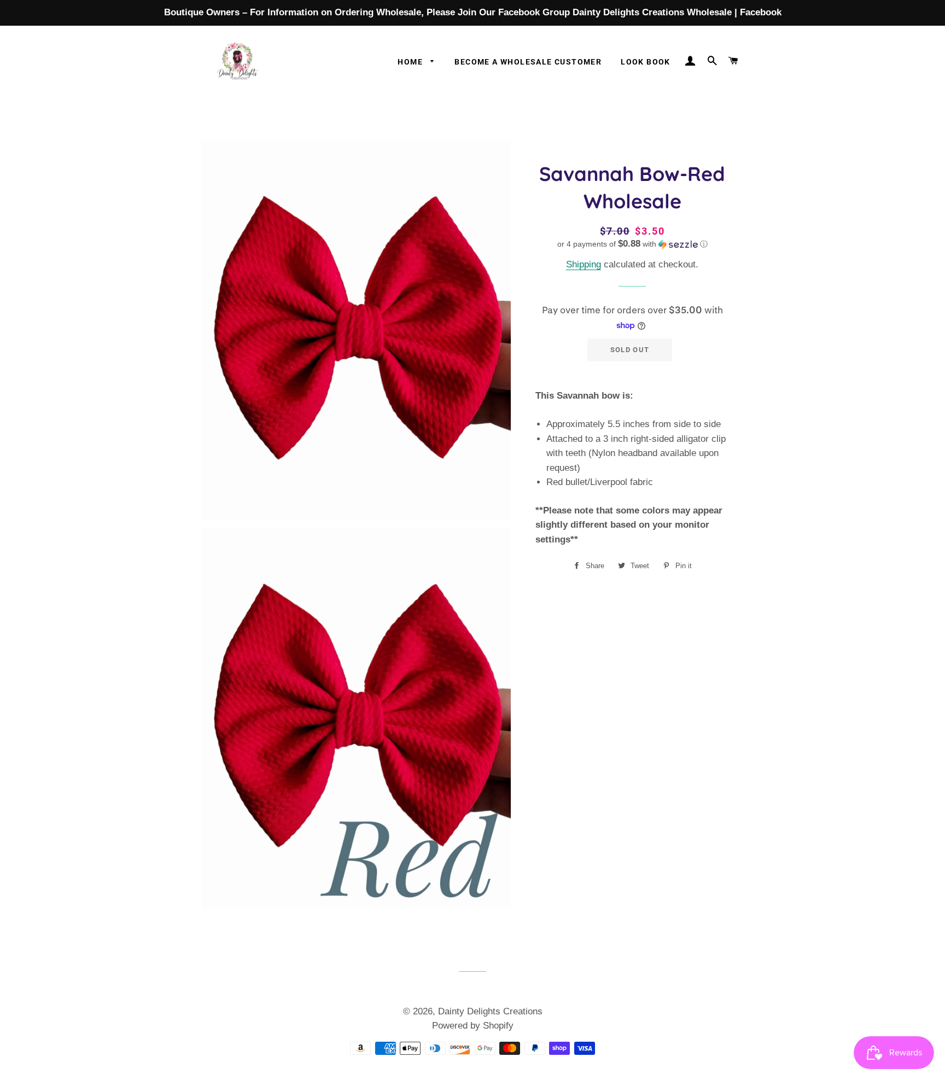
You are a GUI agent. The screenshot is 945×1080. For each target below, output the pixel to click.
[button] (632, 244)
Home (411, 61)
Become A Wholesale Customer (528, 61)
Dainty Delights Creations (490, 1011)
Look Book (645, 61)
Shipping (583, 264)
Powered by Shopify (473, 1025)
